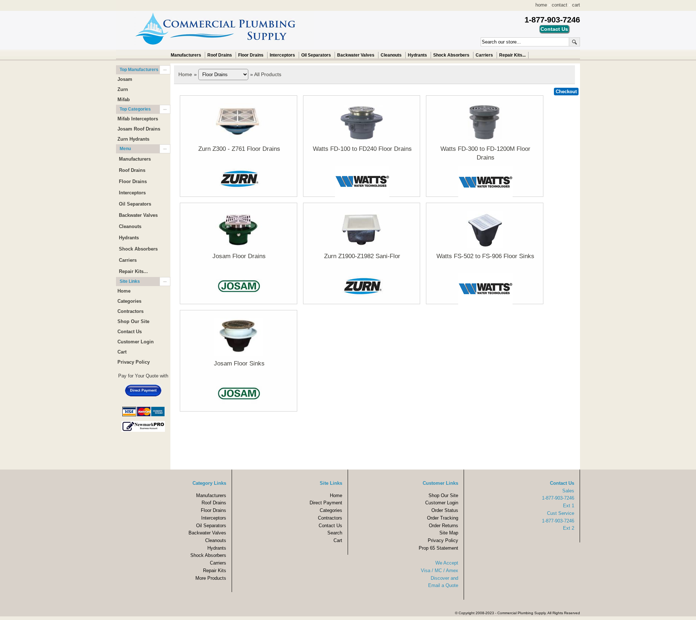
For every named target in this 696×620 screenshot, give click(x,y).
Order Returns (443, 525)
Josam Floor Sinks (239, 363)
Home (185, 74)
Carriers (484, 55)
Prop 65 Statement (438, 548)
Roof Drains (219, 55)
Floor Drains (251, 55)
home (541, 5)
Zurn (122, 89)
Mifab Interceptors (137, 118)
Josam (124, 79)
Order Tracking (442, 518)
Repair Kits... (512, 55)
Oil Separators (316, 55)
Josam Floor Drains (239, 256)
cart (576, 5)
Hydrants (417, 55)
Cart (122, 352)
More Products (210, 578)
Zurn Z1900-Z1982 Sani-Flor (362, 256)
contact (559, 5)
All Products (267, 74)
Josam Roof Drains (138, 129)
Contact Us (129, 331)
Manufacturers (186, 55)
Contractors (130, 311)
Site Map (448, 533)
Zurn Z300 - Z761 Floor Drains (239, 148)
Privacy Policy (133, 362)
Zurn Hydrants (133, 139)
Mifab (123, 99)
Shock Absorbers (451, 55)
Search (334, 533)
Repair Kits (214, 570)
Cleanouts (391, 55)
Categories (129, 301)
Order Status (444, 510)
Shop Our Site (133, 321)
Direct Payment (326, 502)
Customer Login (135, 341)
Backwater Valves (355, 55)
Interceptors (282, 55)
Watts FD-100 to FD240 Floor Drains (362, 148)
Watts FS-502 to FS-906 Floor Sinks (485, 256)
